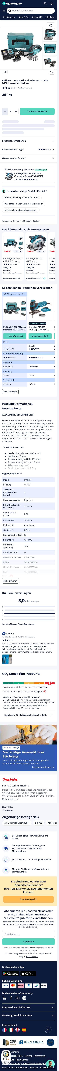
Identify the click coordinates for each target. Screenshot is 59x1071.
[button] (28, 174)
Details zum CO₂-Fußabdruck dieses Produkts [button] (25, 715)
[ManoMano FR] (4, 1030)
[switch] (6, 1062)
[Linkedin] (4, 998)
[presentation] (51, 715)
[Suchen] (10, 11)
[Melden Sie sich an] (45, 4)
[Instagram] (24, 998)
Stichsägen (8, 810)
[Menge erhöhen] (16, 111)
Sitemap (29, 1055)
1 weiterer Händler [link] (31, 221)
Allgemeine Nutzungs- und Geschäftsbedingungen (25, 1063)
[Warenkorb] (52, 4)
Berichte (34, 1067)
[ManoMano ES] (24, 1030)
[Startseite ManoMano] (21, 4)
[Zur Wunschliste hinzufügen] (52, 72)
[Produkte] (3, 11)
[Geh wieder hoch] (48, 1030)
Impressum (40, 1055)
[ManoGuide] (50, 1064)
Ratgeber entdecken (41, 767)
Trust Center (22, 1059)
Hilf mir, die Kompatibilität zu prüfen (22, 197)
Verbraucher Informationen (15, 1067)
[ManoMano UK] (17, 1030)
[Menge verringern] (5, 111)
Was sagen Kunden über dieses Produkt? (24, 203)
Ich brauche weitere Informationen (21, 210)
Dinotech (16, 221)
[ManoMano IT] (11, 1030)
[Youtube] (17, 998)
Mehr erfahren (32, 957)
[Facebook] (11, 998)
